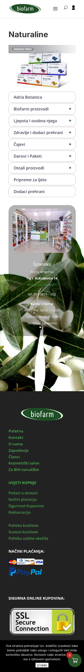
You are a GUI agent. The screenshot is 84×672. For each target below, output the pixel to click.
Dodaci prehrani (29, 191)
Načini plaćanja (23, 499)
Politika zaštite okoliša (28, 538)
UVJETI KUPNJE (23, 482)
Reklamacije (20, 512)
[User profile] (73, 11)
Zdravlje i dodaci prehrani (43, 132)
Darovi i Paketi (43, 156)
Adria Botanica (28, 97)
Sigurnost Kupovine (26, 505)
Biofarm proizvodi (43, 109)
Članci (14, 456)
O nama (16, 443)
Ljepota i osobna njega (43, 121)
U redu (42, 665)
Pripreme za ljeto (30, 179)
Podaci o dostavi (23, 492)
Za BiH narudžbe (24, 469)
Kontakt (16, 437)
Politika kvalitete (24, 525)
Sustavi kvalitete (23, 531)
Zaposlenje (19, 450)
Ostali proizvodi (43, 168)
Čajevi (43, 144)
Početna (16, 431)
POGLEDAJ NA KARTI (42, 285)
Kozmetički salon (24, 463)
